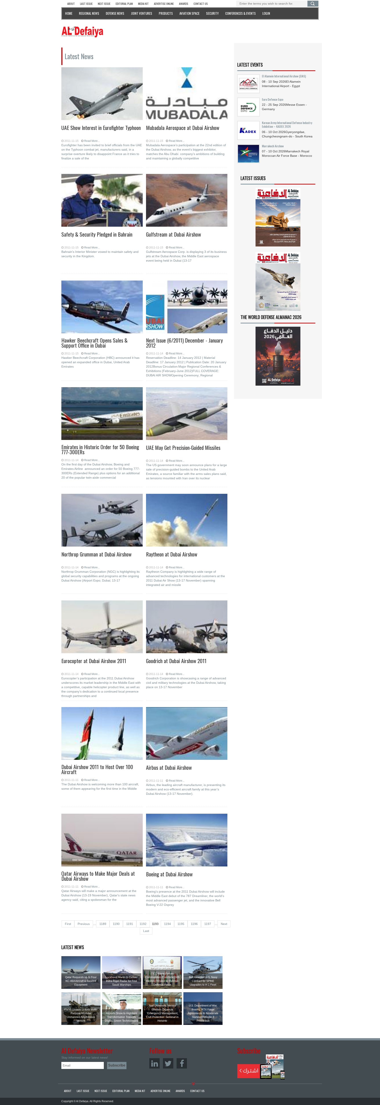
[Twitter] (168, 1063)
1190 (116, 924)
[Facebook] (182, 1063)
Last (146, 931)
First (68, 924)
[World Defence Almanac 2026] (278, 356)
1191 (129, 924)
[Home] (82, 31)
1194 (167, 924)
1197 (207, 924)
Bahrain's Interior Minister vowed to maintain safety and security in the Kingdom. (100, 254)
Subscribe (261, 1066)
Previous (84, 924)
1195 (180, 924)
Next (224, 924)
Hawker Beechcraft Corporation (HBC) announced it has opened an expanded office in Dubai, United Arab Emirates (100, 362)
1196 (194, 924)
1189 (102, 924)
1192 (143, 924)
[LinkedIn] (154, 1063)
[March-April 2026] (278, 219)
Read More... (92, 140)
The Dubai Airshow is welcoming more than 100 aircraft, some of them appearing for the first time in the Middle (100, 786)
